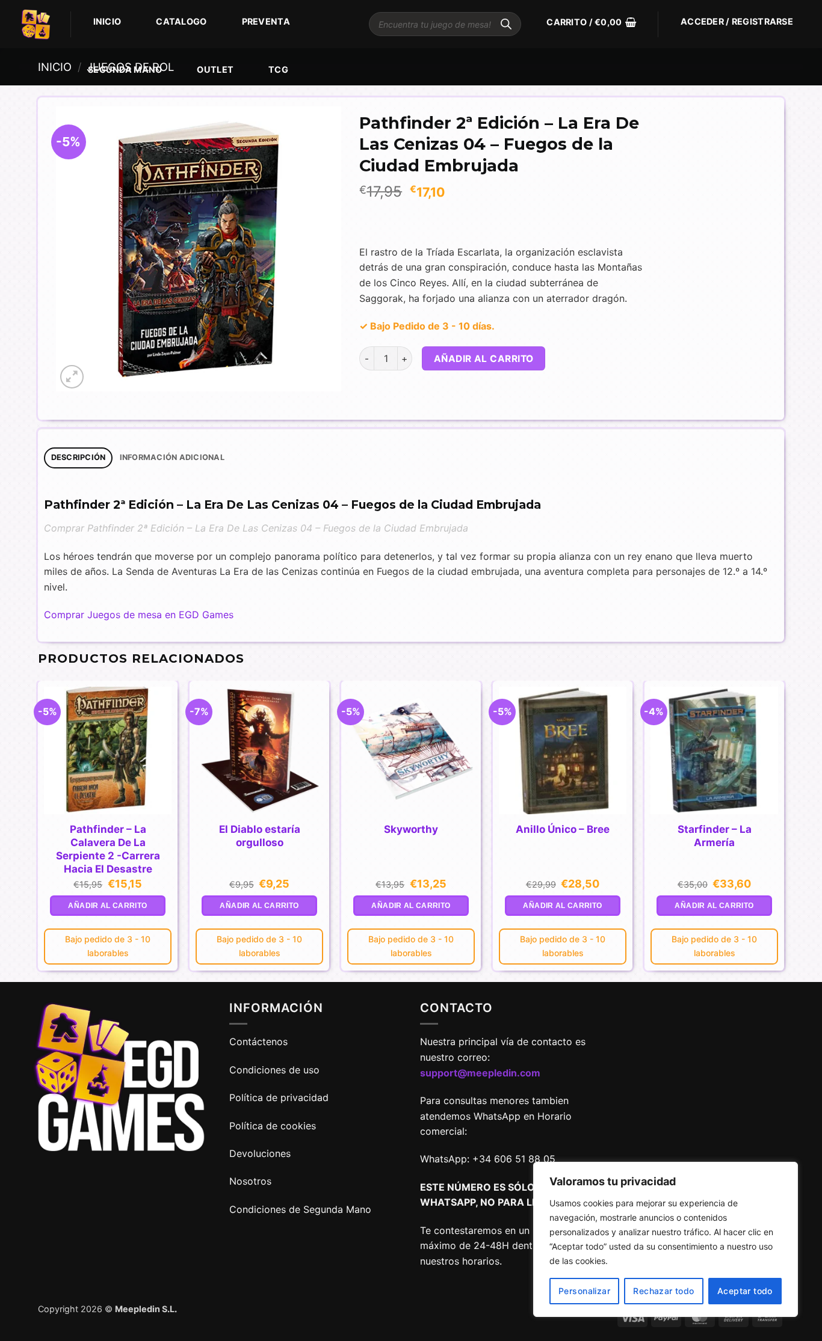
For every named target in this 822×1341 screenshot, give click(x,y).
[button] (591, 22)
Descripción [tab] (78, 457)
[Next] (783, 830)
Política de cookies (272, 1126)
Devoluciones (260, 1153)
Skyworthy (411, 829)
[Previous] (38, 830)
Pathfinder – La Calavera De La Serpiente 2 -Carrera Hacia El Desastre (108, 849)
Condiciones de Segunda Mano (300, 1209)
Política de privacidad (279, 1097)
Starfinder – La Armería (715, 835)
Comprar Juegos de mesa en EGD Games (138, 615)
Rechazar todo (663, 1291)
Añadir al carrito (484, 358)
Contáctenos (260, 1042)
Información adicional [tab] (172, 457)
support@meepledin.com (480, 1073)
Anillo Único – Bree (563, 829)
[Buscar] (506, 24)
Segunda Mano (125, 69)
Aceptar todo (745, 1291)
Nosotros (250, 1181)
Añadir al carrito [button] (107, 905)
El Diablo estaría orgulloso (259, 835)
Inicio (107, 21)
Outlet (215, 69)
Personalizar (584, 1291)
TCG (278, 69)
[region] (665, 1239)
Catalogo (181, 21)
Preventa (266, 21)
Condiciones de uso (274, 1070)
